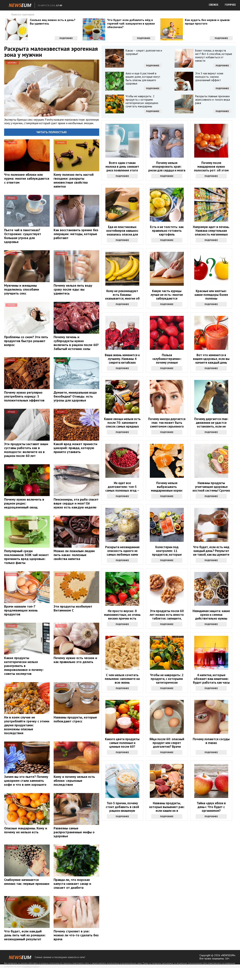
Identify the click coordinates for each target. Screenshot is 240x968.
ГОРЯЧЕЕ (230, 4)
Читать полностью (51, 132)
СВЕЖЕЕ (213, 4)
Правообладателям (30, 966)
